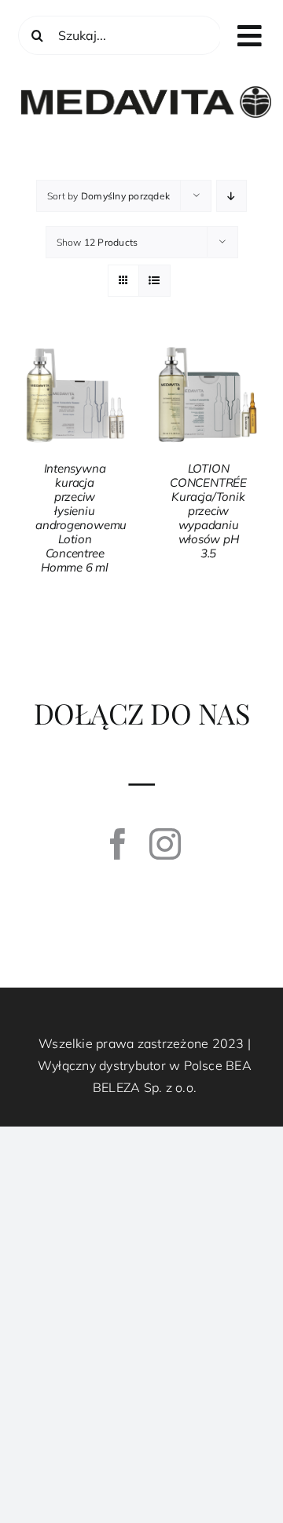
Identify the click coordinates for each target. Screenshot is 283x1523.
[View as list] (154, 280)
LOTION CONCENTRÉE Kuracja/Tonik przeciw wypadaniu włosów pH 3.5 (208, 511)
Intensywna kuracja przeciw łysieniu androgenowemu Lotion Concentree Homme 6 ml (81, 518)
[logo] (146, 92)
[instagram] (165, 844)
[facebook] (118, 844)
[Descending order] (231, 196)
